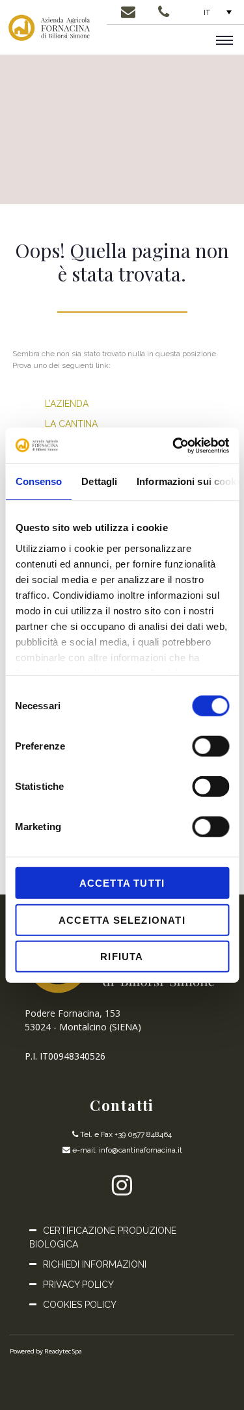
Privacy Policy (78, 1284)
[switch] (210, 746)
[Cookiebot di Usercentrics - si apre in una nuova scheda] (173, 445)
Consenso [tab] (38, 481)
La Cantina (71, 424)
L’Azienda (66, 403)
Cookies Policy (79, 1304)
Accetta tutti (122, 883)
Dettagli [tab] (99, 481)
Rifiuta (121, 956)
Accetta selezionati (122, 919)
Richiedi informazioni (94, 1264)
